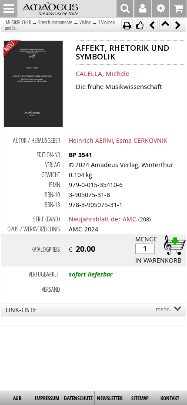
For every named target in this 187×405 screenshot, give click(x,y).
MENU (8, 8)
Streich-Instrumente (55, 22)
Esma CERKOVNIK (141, 140)
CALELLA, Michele (102, 73)
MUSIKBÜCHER (18, 22)
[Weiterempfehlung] (139, 25)
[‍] (172, 244)
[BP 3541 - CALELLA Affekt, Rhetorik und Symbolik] (33, 84)
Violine (85, 22)
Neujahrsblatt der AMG (103, 219)
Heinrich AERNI (91, 140)
